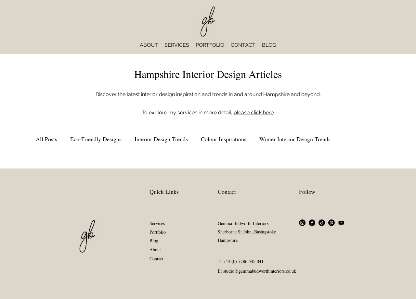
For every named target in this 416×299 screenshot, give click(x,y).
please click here (254, 112)
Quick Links (164, 191)
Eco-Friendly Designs (96, 139)
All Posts (46, 139)
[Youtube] (341, 222)
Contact (227, 191)
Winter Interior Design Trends (295, 139)
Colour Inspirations (223, 139)
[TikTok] (321, 222)
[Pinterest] (331, 222)
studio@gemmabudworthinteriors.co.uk (259, 271)
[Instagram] (302, 222)
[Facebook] (312, 222)
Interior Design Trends (161, 139)
